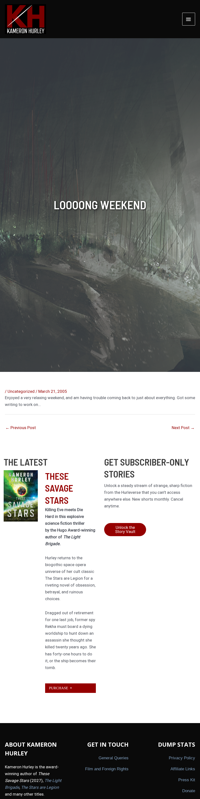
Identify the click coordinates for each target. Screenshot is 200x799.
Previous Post (20, 427)
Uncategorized (21, 391)
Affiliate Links (182, 769)
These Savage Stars (59, 488)
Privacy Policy (182, 758)
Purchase (59, 688)
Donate (188, 791)
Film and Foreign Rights (107, 769)
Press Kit (186, 780)
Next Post (183, 427)
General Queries (114, 758)
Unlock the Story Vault (125, 529)
